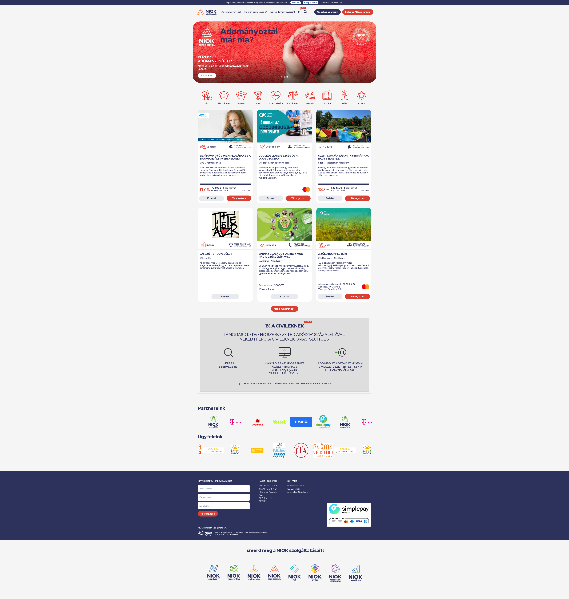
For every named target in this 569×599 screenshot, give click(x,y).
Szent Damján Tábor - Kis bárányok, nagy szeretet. (343, 157)
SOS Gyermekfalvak (210, 163)
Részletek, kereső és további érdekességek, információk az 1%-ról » (287, 383)
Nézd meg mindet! (284, 308)
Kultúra (327, 103)
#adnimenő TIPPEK (268, 489)
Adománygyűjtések (231, 12)
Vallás (344, 103)
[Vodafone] (370, 422)
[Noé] (260, 450)
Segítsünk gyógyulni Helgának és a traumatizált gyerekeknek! (225, 157)
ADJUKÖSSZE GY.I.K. (268, 486)
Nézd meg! (207, 75)
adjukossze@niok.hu (296, 486)
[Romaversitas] (304, 450)
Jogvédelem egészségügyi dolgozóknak (278, 157)
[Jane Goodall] (326, 450)
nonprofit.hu (310, 2)
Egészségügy (275, 103)
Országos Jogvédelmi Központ (275, 163)
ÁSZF (261, 495)
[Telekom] (348, 422)
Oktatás (241, 103)
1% (299, 12)
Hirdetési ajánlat (268, 492)
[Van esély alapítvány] (370, 450)
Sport (258, 103)
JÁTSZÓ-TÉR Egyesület (216, 254)
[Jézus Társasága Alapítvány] (282, 450)
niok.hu (295, 2)
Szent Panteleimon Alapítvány (333, 163)
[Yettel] (260, 422)
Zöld (207, 103)
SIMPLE (262, 501)
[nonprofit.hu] (326, 422)
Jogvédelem (293, 103)
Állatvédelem (224, 103)
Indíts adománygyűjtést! (282, 12)
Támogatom (239, 198)
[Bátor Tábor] (348, 450)
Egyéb (361, 103)
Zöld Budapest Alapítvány (331, 258)
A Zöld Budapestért (332, 254)
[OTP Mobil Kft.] (304, 422)
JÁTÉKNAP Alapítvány (270, 261)
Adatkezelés (265, 498)
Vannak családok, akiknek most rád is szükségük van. (282, 255)
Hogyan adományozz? (255, 12)
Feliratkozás (208, 513)
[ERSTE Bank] (282, 422)
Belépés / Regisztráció (357, 12)
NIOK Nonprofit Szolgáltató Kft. (212, 528)
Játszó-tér (205, 258)
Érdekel (211, 198)
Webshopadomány (327, 12)
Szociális (310, 103)
